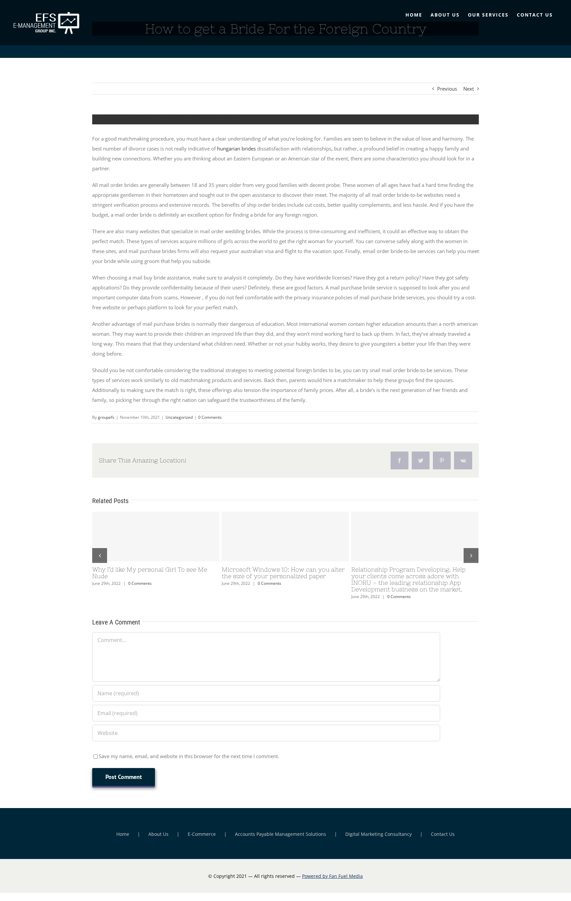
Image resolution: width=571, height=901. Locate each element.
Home (122, 834)
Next (468, 88)
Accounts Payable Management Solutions (280, 834)
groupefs (106, 417)
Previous (447, 88)
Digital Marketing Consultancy (378, 834)
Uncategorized (179, 417)
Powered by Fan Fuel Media (332, 876)
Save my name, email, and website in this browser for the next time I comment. (189, 756)
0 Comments (210, 417)
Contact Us (443, 834)
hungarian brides (236, 148)
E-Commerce (202, 834)
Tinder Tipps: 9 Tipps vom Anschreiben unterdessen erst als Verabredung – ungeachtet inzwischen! (285, 536)
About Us (158, 834)
